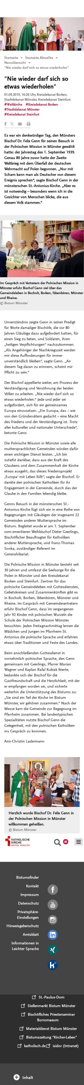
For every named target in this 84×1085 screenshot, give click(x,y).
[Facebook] (53, 890)
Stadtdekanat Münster (23, 109)
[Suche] (57, 843)
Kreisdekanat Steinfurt (23, 114)
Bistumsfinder (27, 877)
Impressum (29, 894)
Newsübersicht (15, 63)
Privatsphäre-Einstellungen (28, 915)
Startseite (11, 58)
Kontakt (32, 886)
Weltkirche (14, 104)
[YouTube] (53, 905)
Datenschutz (28, 903)
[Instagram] (53, 920)
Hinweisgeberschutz (22, 926)
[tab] (42, 1071)
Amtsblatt (31, 934)
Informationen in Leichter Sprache (25, 946)
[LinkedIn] (53, 935)
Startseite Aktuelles (39, 58)
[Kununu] (53, 965)
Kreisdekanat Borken (43, 104)
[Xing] (53, 950)
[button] (7, 124)
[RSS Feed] (53, 980)
